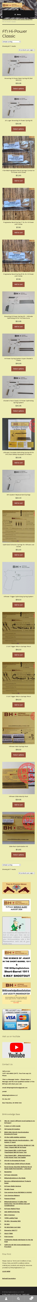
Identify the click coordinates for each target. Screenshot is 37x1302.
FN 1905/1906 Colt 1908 (12, 1227)
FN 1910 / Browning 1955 (12, 1221)
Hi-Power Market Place (12, 1209)
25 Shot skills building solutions (15, 1137)
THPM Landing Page (11, 1218)
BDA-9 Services (9, 1215)
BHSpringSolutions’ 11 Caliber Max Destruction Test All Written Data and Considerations (17, 1204)
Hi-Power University (10, 1175)
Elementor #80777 (10, 1230)
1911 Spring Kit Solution (12, 1129)
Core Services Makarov (12, 1195)
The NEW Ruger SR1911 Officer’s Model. (17, 1164)
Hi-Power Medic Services (12, 1186)
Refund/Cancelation (9, 1278)
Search (18, 1298)
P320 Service (8, 1236)
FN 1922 (7, 1224)
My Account (6, 1298)
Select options (18, 89)
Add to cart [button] (18, 181)
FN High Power (9, 1189)
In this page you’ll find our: (11, 1294)
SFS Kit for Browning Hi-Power (14, 1160)
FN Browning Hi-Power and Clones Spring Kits (17, 19)
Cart (28, 1297)
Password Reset (9, 1198)
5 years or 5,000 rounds (12, 1126)
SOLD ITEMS (8, 1233)
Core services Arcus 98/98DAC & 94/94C (18, 1192)
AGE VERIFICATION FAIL (12, 1212)
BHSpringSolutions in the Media (14, 1178)
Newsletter (8, 1172)
